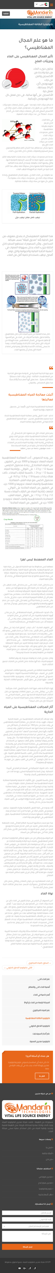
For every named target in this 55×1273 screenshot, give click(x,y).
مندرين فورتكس (45, 1176)
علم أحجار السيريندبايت (41, 1034)
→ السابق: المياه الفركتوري (39, 963)
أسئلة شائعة (47, 1153)
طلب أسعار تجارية (45, 1194)
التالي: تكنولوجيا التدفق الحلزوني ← (18, 967)
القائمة (6, 13)
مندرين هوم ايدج (45, 1182)
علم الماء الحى (44, 979)
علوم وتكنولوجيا (45, 1188)
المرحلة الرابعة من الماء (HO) (37, 1003)
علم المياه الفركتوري (41, 1010)
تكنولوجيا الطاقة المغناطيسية (37, 1018)
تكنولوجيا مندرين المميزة (40, 1041)
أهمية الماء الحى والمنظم (39, 987)
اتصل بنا (42, 1076)
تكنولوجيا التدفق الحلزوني (39, 1026)
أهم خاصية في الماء (41, 995)
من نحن (49, 1159)
